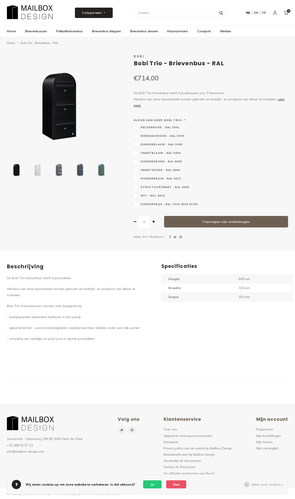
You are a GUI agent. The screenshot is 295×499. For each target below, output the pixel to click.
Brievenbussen (36, 31)
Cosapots (204, 31)
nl (248, 13)
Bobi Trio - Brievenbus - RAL (40, 43)
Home (11, 31)
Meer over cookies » (267, 484)
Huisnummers (177, 31)
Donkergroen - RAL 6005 (161, 161)
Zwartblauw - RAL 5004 (161, 153)
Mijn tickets (264, 442)
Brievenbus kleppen (106, 31)
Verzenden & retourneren (182, 461)
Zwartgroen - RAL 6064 (160, 170)
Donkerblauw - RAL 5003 (162, 144)
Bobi (139, 56)
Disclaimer (171, 442)
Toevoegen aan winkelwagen (226, 222)
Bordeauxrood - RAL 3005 (162, 135)
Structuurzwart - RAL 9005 (165, 187)
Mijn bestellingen (268, 436)
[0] (286, 12)
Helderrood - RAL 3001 (160, 127)
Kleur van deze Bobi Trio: (159, 120)
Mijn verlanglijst (267, 448)
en (256, 13)
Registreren (264, 429)
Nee (176, 484)
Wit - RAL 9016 (153, 195)
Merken (225, 31)
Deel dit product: (149, 237)
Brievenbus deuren (144, 31)
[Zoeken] (221, 12)
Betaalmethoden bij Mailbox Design (189, 454)
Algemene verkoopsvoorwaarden (188, 436)
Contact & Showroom (179, 467)
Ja (152, 484)
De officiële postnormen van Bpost (189, 473)
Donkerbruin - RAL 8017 (161, 178)
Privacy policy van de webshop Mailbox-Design (198, 448)
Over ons (170, 429)
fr (264, 13)
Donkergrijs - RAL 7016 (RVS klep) (169, 204)
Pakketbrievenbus (69, 31)
